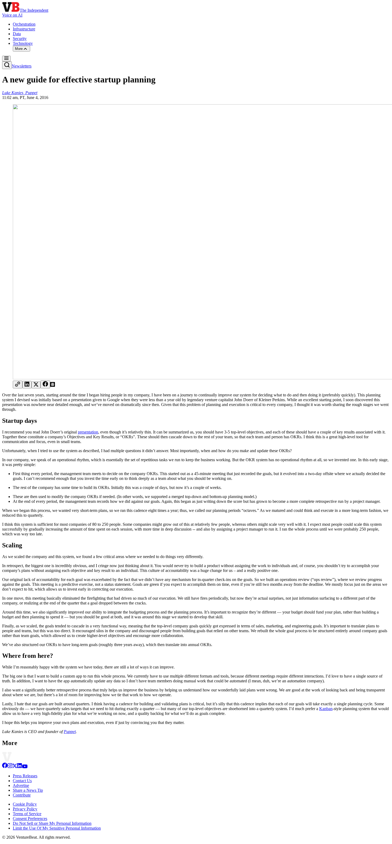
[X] (14, 767)
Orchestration (24, 24)
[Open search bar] (7, 65)
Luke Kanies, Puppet (19, 92)
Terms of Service (27, 813)
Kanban (326, 708)
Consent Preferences (30, 818)
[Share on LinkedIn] (26, 384)
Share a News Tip (28, 790)
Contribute (22, 795)
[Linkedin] (19, 767)
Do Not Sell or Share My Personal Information (52, 823)
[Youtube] (24, 767)
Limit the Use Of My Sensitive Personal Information (57, 828)
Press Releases (25, 776)
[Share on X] (36, 384)
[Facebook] (4, 767)
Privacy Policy (25, 809)
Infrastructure (24, 29)
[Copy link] (17, 384)
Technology (23, 43)
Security (20, 38)
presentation (88, 432)
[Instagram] (9, 767)
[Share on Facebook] (45, 384)
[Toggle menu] (6, 58)
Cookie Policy (25, 804)
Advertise (21, 785)
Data (17, 33)
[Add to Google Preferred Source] (52, 385)
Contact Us (22, 780)
